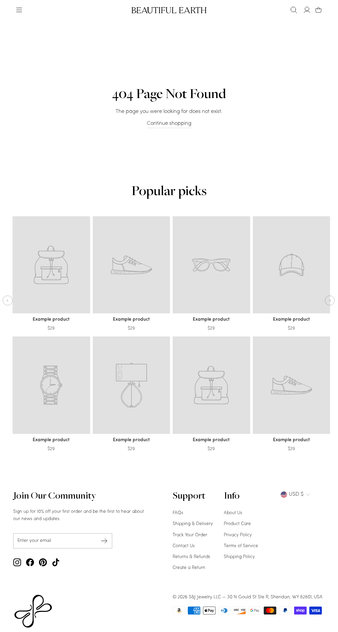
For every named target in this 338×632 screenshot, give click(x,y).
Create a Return (189, 568)
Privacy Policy (238, 535)
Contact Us (184, 546)
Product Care (237, 524)
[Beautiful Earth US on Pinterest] (43, 562)
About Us (233, 513)
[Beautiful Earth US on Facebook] (30, 562)
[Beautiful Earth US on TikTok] (56, 562)
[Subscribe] (104, 541)
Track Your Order (190, 535)
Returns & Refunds (191, 557)
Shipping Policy (239, 557)
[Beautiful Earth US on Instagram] (17, 562)
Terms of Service (241, 546)
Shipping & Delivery (193, 524)
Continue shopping (169, 123)
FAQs (178, 513)
